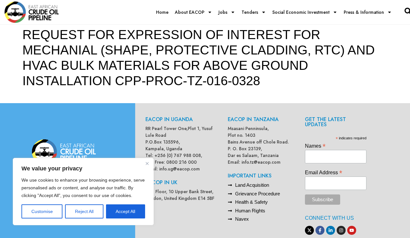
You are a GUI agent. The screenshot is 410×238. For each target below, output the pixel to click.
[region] (83, 191)
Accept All (125, 211)
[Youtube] (351, 230)
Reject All (84, 211)
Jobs (222, 12)
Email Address (323, 172)
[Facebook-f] (320, 230)
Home (162, 12)
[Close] (147, 163)
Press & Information (364, 12)
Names (315, 145)
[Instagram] (341, 230)
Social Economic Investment (301, 12)
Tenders (250, 12)
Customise (42, 211)
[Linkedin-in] (330, 230)
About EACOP (189, 12)
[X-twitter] (309, 230)
